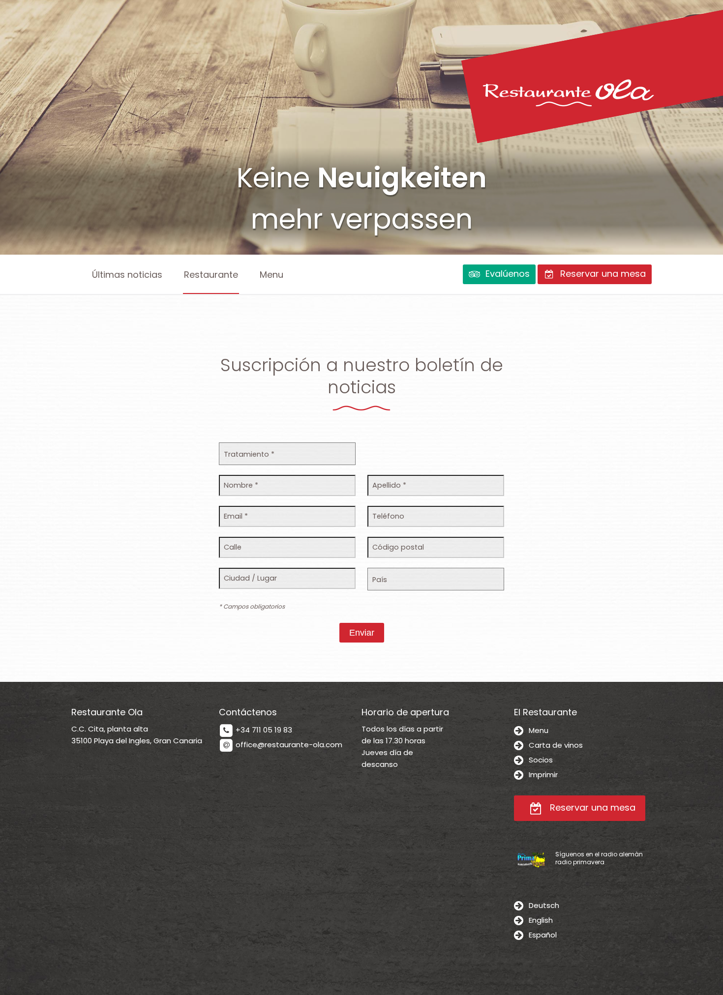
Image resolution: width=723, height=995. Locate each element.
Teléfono (388, 516)
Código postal (398, 547)
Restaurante (211, 274)
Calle (232, 547)
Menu (271, 274)
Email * (236, 516)
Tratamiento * (249, 454)
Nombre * (241, 485)
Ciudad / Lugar (250, 578)
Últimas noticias (127, 274)
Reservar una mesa (591, 807)
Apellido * (389, 485)
